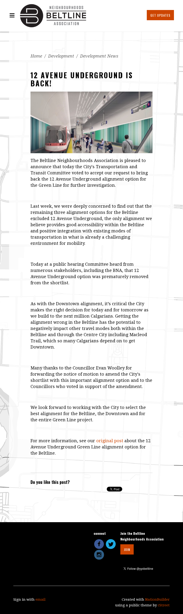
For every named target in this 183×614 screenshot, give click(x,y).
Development (61, 56)
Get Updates (160, 15)
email (41, 599)
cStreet (164, 605)
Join (127, 549)
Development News (99, 56)
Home (36, 56)
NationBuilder (157, 599)
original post (109, 440)
